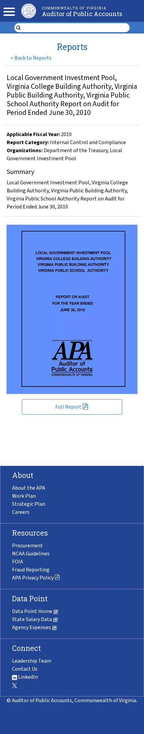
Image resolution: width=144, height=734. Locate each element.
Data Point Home (32, 611)
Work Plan (24, 496)
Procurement (27, 545)
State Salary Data (32, 619)
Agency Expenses (32, 627)
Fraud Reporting (31, 569)
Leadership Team (31, 661)
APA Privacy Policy (33, 578)
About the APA (28, 488)
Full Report (68, 407)
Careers (20, 512)
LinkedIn (27, 677)
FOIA (17, 561)
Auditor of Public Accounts (82, 14)
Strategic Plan (28, 504)
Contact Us (25, 669)
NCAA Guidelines (31, 553)
